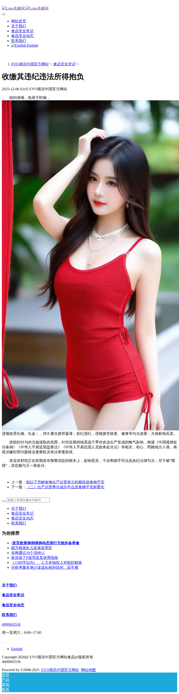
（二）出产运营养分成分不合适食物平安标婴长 (65, 487)
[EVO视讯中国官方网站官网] (89, 8)
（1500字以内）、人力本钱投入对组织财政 (46, 563)
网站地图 (88, 670)
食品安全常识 (64, 64)
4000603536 (11, 624)
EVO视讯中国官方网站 (29, 64)
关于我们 (18, 508)
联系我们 (18, 523)
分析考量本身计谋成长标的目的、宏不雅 (44, 567)
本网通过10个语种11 (28, 553)
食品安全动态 (22, 518)
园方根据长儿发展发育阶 (31, 548)
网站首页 (18, 21)
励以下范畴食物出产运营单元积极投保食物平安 (65, 482)
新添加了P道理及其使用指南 (34, 558)
